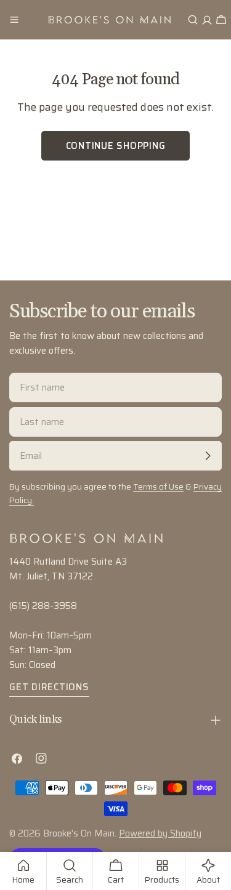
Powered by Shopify (160, 833)
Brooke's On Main (79, 833)
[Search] (193, 19)
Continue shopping (116, 145)
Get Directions (49, 687)
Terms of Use (158, 486)
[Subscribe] (208, 456)
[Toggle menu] (14, 19)
